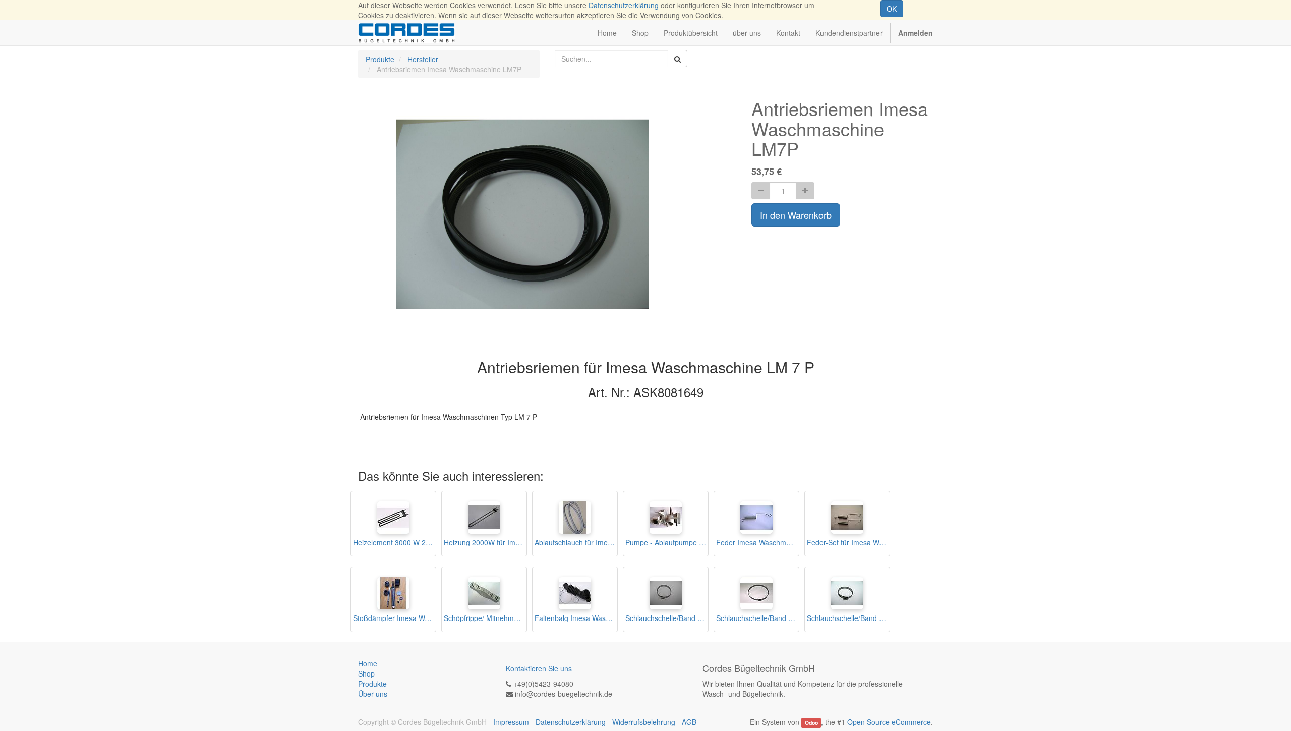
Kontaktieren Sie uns (539, 668)
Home (367, 663)
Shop (366, 673)
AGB (689, 722)
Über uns (372, 694)
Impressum (511, 722)
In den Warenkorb (796, 214)
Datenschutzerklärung (624, 5)
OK (892, 9)
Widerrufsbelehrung (643, 722)
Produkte (380, 59)
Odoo (811, 722)
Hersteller (422, 59)
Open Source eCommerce (889, 722)
